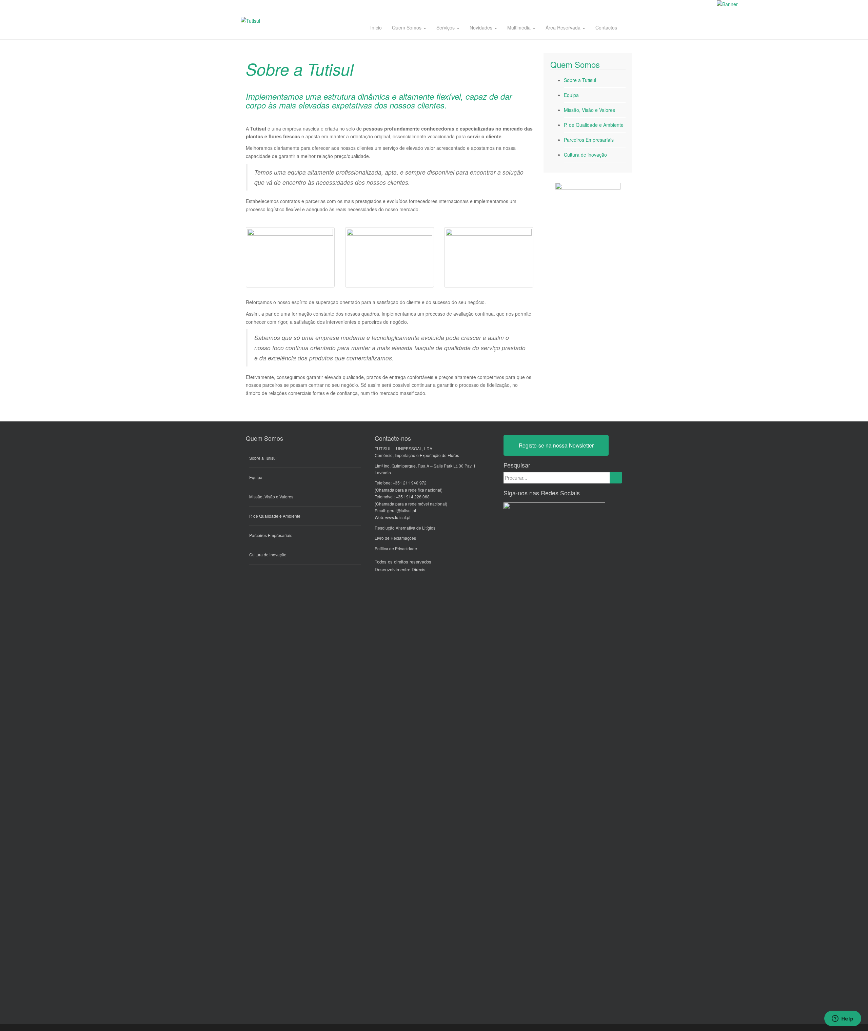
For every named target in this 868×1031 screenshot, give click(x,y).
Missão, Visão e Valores (589, 109)
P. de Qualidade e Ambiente (594, 124)
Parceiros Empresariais (589, 139)
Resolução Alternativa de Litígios (405, 528)
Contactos (606, 27)
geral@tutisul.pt (401, 510)
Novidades (482, 27)
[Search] (616, 477)
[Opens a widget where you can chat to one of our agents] (842, 1019)
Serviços (446, 27)
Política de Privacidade (396, 548)
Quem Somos (407, 27)
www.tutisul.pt (397, 517)
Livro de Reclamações (395, 538)
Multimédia (519, 27)
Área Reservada (564, 27)
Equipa (571, 95)
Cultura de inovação (585, 154)
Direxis (419, 569)
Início (376, 27)
